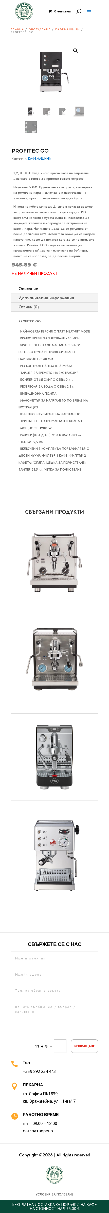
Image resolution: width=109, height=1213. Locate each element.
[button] (75, 50)
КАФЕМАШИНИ (67, 29)
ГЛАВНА (17, 29)
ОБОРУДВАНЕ (40, 29)
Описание (28, 289)
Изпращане (84, 1046)
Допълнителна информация (46, 298)
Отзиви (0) (29, 307)
